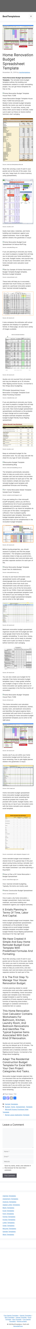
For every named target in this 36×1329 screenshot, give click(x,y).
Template (29, 1107)
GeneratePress (18, 1326)
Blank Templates (8, 1208)
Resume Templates (9, 1228)
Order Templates (8, 1225)
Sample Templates (11, 1104)
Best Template (16, 1319)
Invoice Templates (9, 1220)
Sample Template (21, 1317)
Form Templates (8, 1214)
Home (13, 1107)
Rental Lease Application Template (17, 1115)
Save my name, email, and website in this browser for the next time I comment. (18, 1168)
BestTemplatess (11, 16)
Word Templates (8, 1234)
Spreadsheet (20, 1107)
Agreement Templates (10, 1199)
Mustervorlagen (22, 1321)
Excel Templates (8, 1211)
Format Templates (9, 1217)
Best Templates (9, 1317)
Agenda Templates (9, 1196)
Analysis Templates (9, 1202)
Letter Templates (9, 1223)
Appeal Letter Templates (11, 1205)
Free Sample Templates (11, 1315)
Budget (7, 1107)
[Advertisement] (18, 1274)
